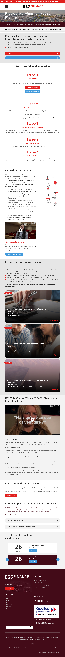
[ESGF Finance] (33, 6)
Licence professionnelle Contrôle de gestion (26, 344)
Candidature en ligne (32, 87)
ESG (51, 637)
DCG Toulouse (29, 639)
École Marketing (14, 637)
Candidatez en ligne (12, 54)
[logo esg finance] (17, 577)
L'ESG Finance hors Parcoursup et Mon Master (17, 29)
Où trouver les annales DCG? (41, 586)
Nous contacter (11, 495)
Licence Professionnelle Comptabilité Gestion (26, 309)
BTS (7, 599)
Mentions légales (42, 652)
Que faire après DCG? (39, 588)
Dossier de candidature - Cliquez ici (16, 58)
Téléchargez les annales (13, 254)
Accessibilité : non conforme (53, 652)
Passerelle (9, 604)
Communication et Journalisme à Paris (34, 637)
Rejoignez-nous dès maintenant (51, 24)
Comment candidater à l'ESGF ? (53, 29)
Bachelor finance (11, 600)
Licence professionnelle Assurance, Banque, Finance (28, 380)
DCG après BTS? (38, 582)
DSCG (7, 608)
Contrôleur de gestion (40, 580)
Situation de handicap (37, 29)
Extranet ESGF (38, 584)
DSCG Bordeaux (37, 639)
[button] (32, 644)
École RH (23, 637)
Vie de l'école (22, 639)
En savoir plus (45, 1)
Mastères (8, 606)
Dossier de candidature (32, 91)
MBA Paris (8, 637)
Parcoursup (43, 639)
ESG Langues (46, 637)
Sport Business (56, 637)
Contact (9, 588)
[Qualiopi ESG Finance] (46, 614)
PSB (20, 637)
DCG (7, 602)
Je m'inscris (33, 550)
